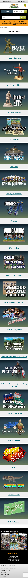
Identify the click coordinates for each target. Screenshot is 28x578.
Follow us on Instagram (10, 531)
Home (1, 27)
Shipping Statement (6, 570)
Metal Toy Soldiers (14, 85)
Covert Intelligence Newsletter (14, 14)
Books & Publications (14, 413)
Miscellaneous (14, 440)
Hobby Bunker (14, 6)
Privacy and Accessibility (8, 568)
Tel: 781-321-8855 (14, 560)
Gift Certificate (14, 522)
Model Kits (14, 139)
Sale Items (14, 467)
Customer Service (6, 1)
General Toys (14, 495)
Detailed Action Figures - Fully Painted (14, 385)
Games (14, 221)
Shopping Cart (5, 574)
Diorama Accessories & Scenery (14, 356)
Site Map (3, 572)
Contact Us (4, 567)
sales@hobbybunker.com (14, 559)
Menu (2, 5)
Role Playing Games (14, 275)
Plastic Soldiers (14, 58)
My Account (4, 576)
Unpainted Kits (14, 112)
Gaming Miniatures (14, 194)
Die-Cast (14, 166)
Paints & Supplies (14, 329)
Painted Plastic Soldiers (14, 302)
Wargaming (14, 248)
